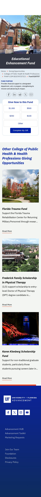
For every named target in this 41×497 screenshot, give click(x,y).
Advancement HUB (14, 429)
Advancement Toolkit (15, 433)
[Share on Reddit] (20, 95)
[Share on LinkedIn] (15, 95)
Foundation (10, 453)
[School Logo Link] (19, 399)
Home (3, 71)
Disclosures (10, 457)
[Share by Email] (31, 95)
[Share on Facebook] (9, 95)
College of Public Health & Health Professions (21, 74)
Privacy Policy (11, 462)
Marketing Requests (14, 437)
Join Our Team (12, 449)
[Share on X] (26, 95)
